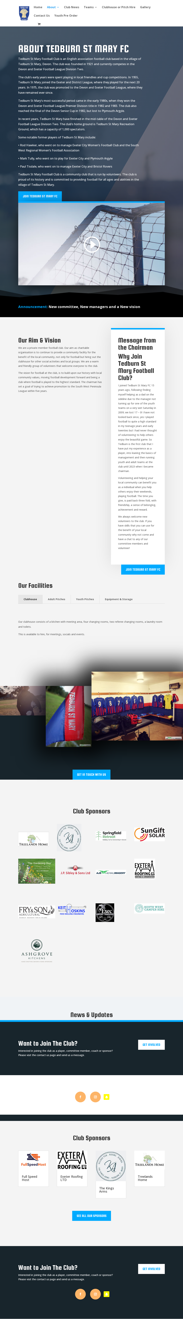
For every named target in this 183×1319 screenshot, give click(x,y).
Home (38, 7)
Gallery (145, 7)
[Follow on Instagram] (95, 1097)
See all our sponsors (92, 1216)
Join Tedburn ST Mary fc (40, 196)
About (51, 7)
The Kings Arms (106, 1190)
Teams (89, 7)
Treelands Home (145, 1178)
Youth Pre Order (66, 16)
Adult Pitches (56, 599)
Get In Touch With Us (91, 774)
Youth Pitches (85, 599)
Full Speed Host (29, 1178)
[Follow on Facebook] (80, 1097)
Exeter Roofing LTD (71, 1178)
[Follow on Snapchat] (106, 1097)
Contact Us (42, 16)
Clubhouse (30, 599)
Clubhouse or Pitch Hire (118, 7)
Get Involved (151, 1045)
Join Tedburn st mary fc (143, 569)
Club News (71, 7)
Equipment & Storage (119, 599)
